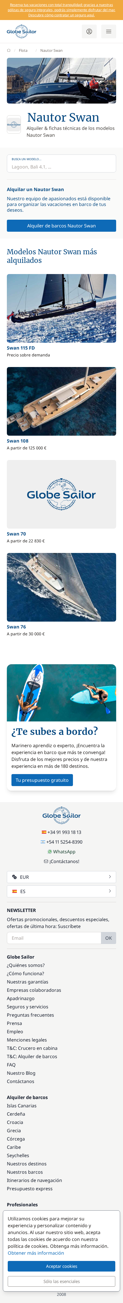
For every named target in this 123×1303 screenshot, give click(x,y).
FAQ (11, 1065)
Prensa (14, 1023)
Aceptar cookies (61, 1266)
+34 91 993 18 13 (64, 832)
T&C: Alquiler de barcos (32, 1056)
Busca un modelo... (26, 159)
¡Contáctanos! (64, 861)
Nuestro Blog (21, 1073)
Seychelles (18, 1155)
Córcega (16, 1139)
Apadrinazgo (21, 998)
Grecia (14, 1130)
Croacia (15, 1122)
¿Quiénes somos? (26, 965)
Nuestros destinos (27, 1164)
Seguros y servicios (27, 1006)
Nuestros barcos (25, 1172)
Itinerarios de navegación (34, 1180)
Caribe (14, 1147)
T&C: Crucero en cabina (32, 1048)
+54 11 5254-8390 (64, 842)
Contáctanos (20, 1081)
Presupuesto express (30, 1188)
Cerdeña (16, 1114)
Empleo (15, 1031)
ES (22, 891)
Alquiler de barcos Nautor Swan (61, 226)
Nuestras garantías (27, 982)
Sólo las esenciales (61, 1281)
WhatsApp (64, 851)
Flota (23, 50)
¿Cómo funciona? (25, 973)
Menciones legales (27, 1040)
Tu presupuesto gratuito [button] (42, 780)
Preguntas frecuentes (30, 1015)
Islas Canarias (22, 1105)
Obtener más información (36, 1253)
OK (108, 938)
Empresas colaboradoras (34, 990)
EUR (24, 877)
